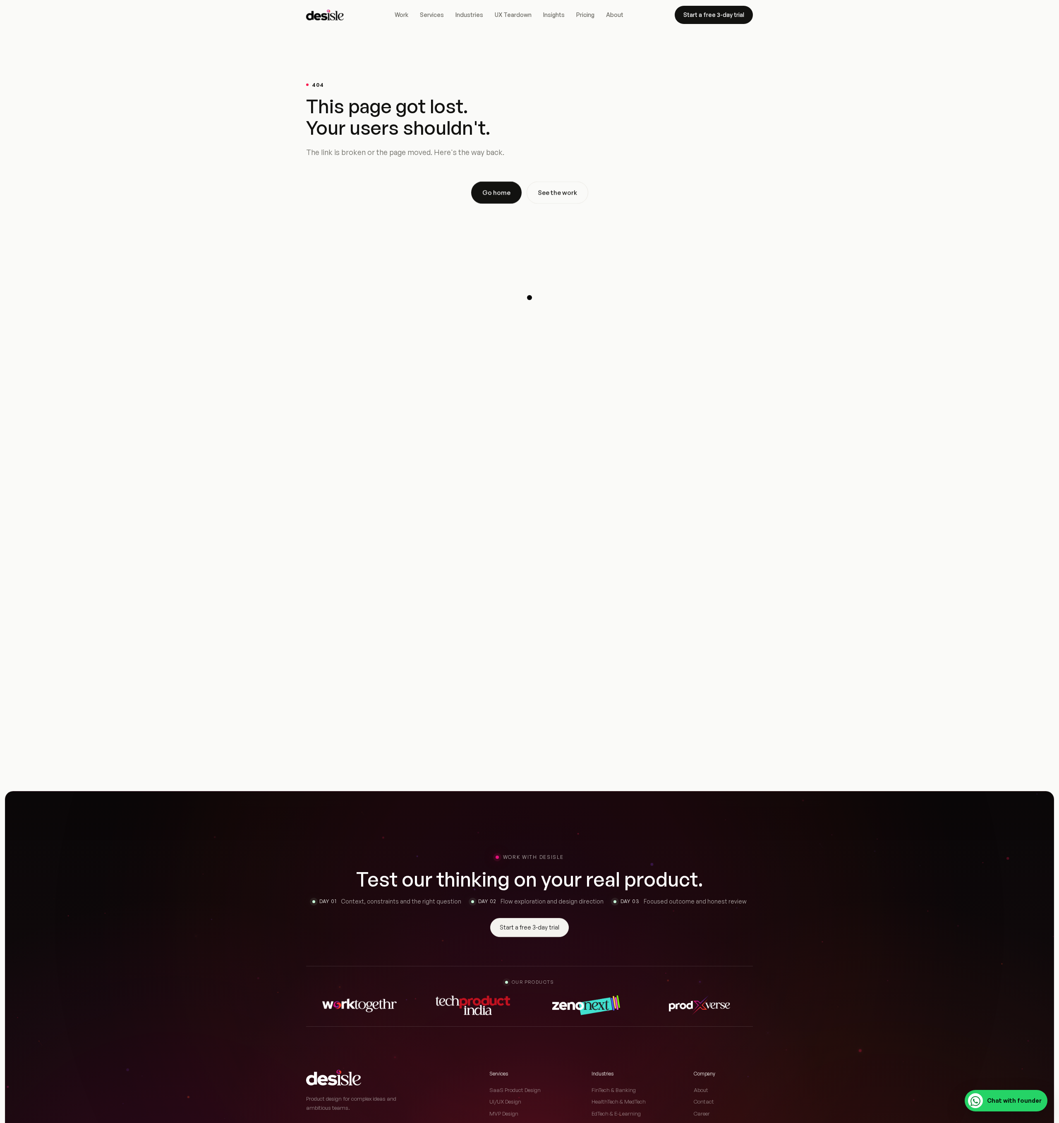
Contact (704, 1101)
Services (432, 14)
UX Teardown (513, 14)
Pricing (585, 14)
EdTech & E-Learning (616, 1113)
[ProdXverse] (699, 1005)
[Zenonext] (586, 1005)
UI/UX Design (505, 1101)
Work (401, 14)
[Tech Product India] (473, 1005)
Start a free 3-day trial (713, 14)
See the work (557, 192)
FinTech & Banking (614, 1090)
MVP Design (503, 1113)
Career (702, 1113)
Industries (469, 14)
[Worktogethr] (359, 1005)
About (614, 14)
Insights (554, 14)
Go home (496, 192)
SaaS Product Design (515, 1090)
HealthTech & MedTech (619, 1101)
